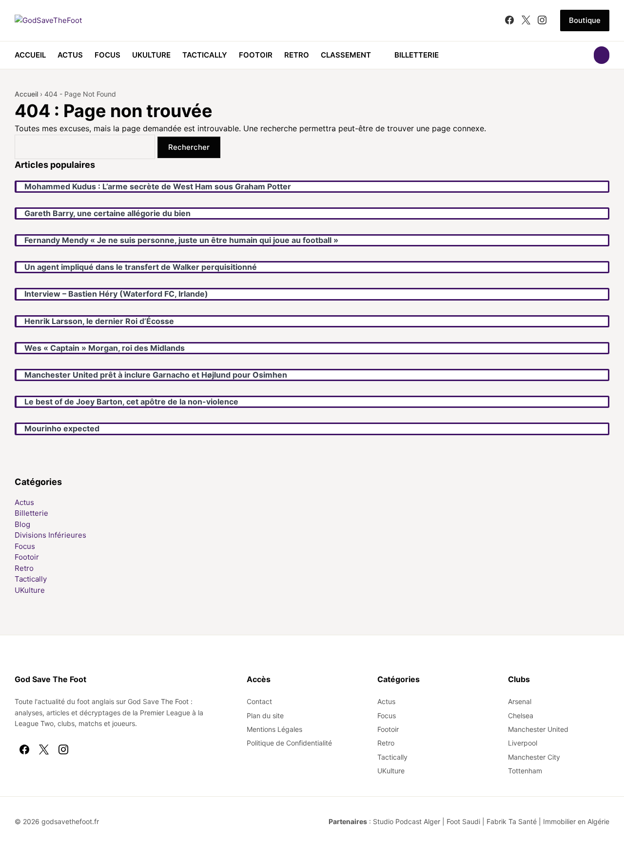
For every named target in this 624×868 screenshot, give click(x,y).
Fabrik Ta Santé (512, 821)
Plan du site (265, 715)
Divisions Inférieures (50, 535)
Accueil (30, 55)
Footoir (256, 55)
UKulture (151, 55)
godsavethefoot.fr (70, 821)
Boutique (585, 20)
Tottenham (525, 771)
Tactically (204, 55)
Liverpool (522, 743)
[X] (526, 20)
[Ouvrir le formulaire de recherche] (601, 55)
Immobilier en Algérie (576, 821)
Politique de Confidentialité (289, 743)
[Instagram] (542, 20)
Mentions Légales (274, 729)
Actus (70, 55)
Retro (296, 55)
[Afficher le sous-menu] (377, 55)
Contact (259, 701)
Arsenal (519, 701)
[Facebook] (509, 20)
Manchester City (534, 757)
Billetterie (416, 55)
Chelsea (520, 715)
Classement (346, 55)
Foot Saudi (463, 821)
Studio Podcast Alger (406, 821)
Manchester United (538, 729)
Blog (22, 524)
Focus (107, 55)
